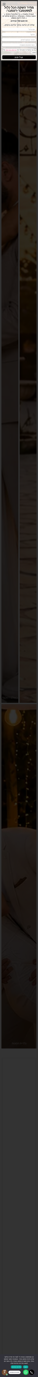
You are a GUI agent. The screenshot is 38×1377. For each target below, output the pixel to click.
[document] (19, 688)
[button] (31, 1372)
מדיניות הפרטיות (11, 50)
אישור (25, 1367)
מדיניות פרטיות (16, 1367)
